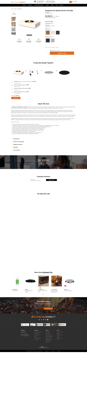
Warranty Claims (48, 337)
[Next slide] (41, 23)
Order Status (48, 333)
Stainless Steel (53, 40)
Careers (58, 336)
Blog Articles (36, 333)
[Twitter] (45, 319)
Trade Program (48, 340)
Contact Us (61, 5)
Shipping (51, 50)
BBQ (52, 5)
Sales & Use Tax (59, 337)
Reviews (58, 333)
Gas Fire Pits (20, 8)
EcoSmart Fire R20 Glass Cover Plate (20, 88)
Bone (53, 32)
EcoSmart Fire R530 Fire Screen (19, 84)
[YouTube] (47, 319)
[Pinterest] (43, 319)
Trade (57, 5)
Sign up (48, 308)
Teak (48, 32)
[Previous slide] (17, 23)
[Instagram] (39, 319)
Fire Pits (24, 5)
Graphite (58, 32)
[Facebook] (41, 319)
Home (12, 8)
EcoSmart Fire (47, 272)
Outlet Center (36, 339)
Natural (63, 32)
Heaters (47, 5)
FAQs (35, 336)
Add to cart (16, 97)
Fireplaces (30, 5)
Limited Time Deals (37, 337)
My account (47, 342)
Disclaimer (15, 147)
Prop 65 (58, 339)
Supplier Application (49, 339)
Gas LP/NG (52, 25)
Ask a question (16, 150)
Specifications (16, 138)
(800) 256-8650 (23, 331)
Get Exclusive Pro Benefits (50, 2)
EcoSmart (47, 12)
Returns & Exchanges (49, 336)
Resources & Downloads (18, 141)
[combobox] (66, 2)
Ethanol (47, 25)
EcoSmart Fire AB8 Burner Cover (20, 91)
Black (48, 40)
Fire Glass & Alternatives (39, 5)
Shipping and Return (17, 144)
